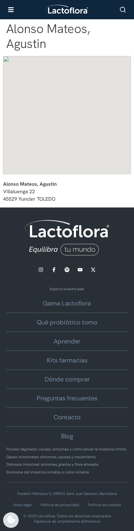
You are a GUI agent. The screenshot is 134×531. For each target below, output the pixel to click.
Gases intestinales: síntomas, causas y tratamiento (51, 456)
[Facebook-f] (54, 270)
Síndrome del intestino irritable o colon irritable (47, 472)
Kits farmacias (67, 360)
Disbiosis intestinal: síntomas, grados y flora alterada (52, 464)
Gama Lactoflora (67, 303)
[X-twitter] (93, 270)
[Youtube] (80, 270)
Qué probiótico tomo (67, 322)
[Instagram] (41, 270)
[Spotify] (67, 270)
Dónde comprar (67, 379)
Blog (67, 436)
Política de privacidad (60, 504)
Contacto (67, 417)
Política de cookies (104, 504)
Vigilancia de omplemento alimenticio (67, 521)
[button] (67, 110)
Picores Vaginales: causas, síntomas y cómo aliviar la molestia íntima (66, 449)
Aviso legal (22, 504)
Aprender (67, 341)
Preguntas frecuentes (67, 398)
